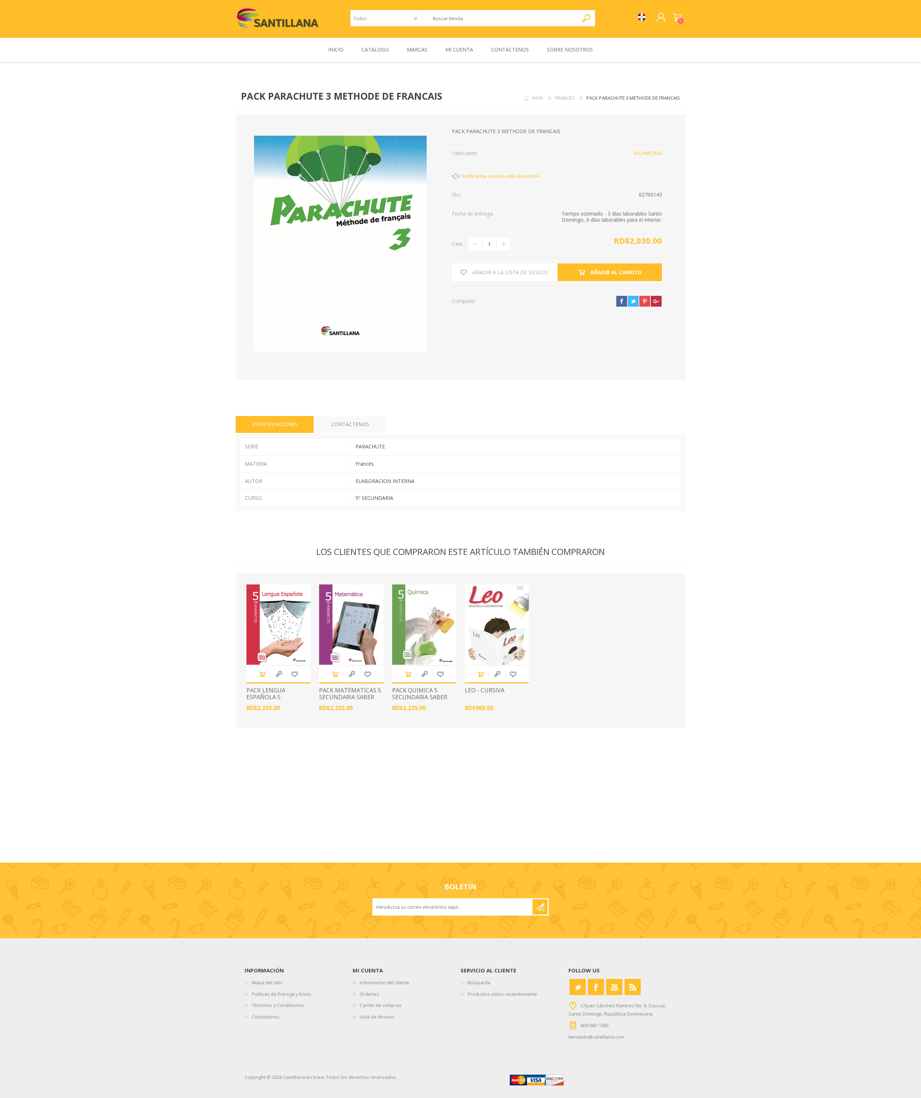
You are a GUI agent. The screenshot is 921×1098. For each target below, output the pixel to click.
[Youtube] (614, 987)
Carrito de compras (677, 18)
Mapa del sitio (267, 982)
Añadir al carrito (262, 674)
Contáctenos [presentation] (350, 424)
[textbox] (500, 18)
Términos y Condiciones (278, 1005)
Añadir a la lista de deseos (295, 674)
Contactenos (266, 1016)
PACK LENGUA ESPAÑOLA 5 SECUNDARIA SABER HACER (273, 701)
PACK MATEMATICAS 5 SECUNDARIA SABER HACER (350, 697)
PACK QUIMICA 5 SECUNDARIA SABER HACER (419, 697)
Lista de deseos (377, 1016)
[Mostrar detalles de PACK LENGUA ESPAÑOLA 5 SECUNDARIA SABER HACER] (278, 624)
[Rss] (633, 987)
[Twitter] (578, 987)
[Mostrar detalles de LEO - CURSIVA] (497, 624)
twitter (633, 301)
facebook (621, 301)
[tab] (275, 424)
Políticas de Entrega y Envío (281, 994)
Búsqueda (479, 982)
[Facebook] (596, 987)
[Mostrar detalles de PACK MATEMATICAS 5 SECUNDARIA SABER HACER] (351, 624)
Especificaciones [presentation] (275, 424)
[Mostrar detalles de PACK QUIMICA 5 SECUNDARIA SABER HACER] (424, 624)
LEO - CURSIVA (484, 690)
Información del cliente (384, 982)
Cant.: (458, 243)
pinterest (644, 301)
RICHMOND (648, 153)
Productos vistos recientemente (502, 994)
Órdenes (369, 994)
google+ (656, 301)
